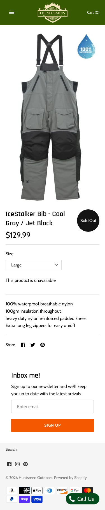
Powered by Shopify (70, 477)
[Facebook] (9, 465)
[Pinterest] (25, 465)
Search (11, 449)
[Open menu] (12, 12)
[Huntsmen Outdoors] (52, 12)
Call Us (85, 498)
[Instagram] (17, 465)
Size (9, 253)
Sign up (52, 425)
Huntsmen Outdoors (35, 477)
